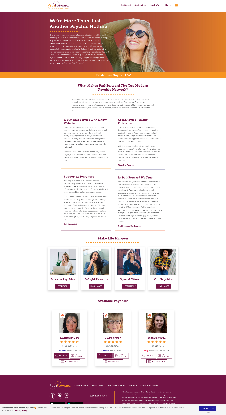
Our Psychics (140, 5)
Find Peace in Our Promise (129, 226)
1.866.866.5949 (98, 395)
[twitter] (59, 396)
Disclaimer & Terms (116, 385)
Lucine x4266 (69, 337)
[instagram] (66, 396)
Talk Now (63, 356)
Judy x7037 (113, 337)
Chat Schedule (79, 356)
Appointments (71, 361)
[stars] (113, 342)
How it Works (155, 5)
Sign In (168, 5)
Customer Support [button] (111, 75)
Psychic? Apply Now (149, 385)
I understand (207, 408)
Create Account (81, 385)
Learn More (63, 286)
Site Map (133, 385)
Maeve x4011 (156, 337)
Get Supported (70, 224)
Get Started (126, 5)
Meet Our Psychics (126, 165)
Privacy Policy (21, 410)
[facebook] (52, 396)
